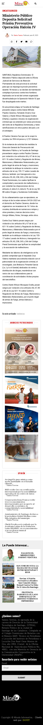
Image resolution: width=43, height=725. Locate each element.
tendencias (21, 314)
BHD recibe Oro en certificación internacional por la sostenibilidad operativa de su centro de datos (20, 491)
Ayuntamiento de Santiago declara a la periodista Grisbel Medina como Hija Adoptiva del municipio (21, 516)
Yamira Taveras (18, 35)
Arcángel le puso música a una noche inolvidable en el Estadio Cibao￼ (19, 481)
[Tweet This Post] (21, 41)
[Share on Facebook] (16, 41)
